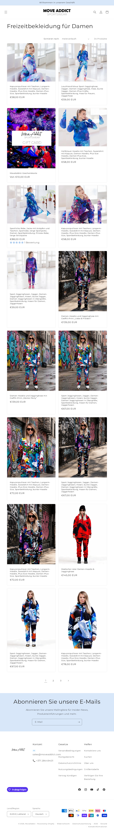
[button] (6, 12)
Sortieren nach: (51, 39)
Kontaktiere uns (92, 750)
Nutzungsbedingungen (70, 769)
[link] (46, 681)
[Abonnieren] (79, 722)
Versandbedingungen (69, 750)
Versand (103, 824)
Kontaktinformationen (97, 827)
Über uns (89, 763)
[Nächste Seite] (68, 681)
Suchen (88, 757)
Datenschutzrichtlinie (69, 763)
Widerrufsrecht (63, 824)
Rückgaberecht (66, 757)
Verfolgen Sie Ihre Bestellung (93, 777)
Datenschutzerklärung (81, 824)
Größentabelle (91, 769)
